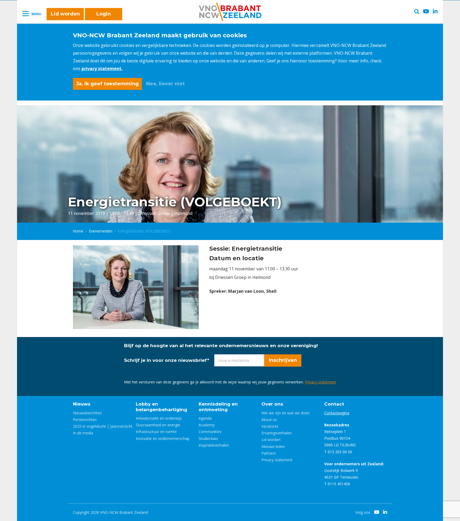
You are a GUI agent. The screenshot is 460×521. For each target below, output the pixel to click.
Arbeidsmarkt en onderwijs (159, 418)
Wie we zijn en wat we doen (285, 412)
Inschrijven (283, 360)
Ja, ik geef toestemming (107, 84)
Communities (210, 431)
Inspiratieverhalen (214, 445)
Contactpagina (336, 412)
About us (269, 419)
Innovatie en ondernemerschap (163, 438)
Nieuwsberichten (87, 412)
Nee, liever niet (165, 84)
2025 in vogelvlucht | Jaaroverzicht (103, 426)
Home (78, 231)
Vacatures (269, 426)
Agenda (205, 418)
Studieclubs (208, 438)
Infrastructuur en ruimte (156, 431)
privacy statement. (101, 68)
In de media (83, 432)
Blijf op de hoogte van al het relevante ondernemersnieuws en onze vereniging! (221, 345)
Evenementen (100, 231)
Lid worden (65, 14)
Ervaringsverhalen (276, 432)
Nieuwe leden (273, 446)
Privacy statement (320, 381)
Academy (207, 424)
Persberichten (85, 419)
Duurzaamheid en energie (158, 424)
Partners (268, 453)
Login (103, 14)
